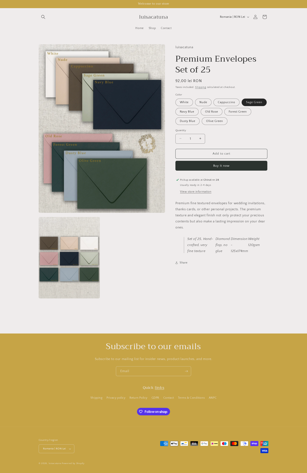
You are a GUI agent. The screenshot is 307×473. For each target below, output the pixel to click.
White (184, 102)
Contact (168, 397)
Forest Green (238, 111)
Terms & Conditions (191, 397)
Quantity (180, 130)
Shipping (200, 87)
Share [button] (184, 262)
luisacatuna (55, 463)
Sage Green (254, 102)
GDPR (155, 397)
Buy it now (221, 165)
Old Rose (211, 111)
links (159, 387)
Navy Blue (187, 111)
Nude (203, 102)
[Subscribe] (186, 371)
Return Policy (138, 397)
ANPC (213, 397)
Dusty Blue (187, 121)
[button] (43, 17)
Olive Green (214, 121)
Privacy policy (116, 397)
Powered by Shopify (73, 463)
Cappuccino (226, 102)
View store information (195, 191)
